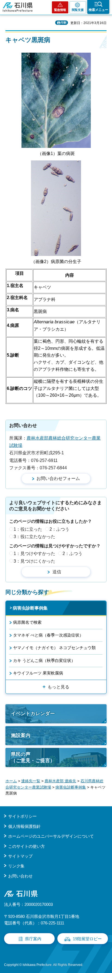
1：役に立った (28, 529)
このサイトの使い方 (26, 846)
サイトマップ (20, 856)
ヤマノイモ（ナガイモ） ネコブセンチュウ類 (54, 647)
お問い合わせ (20, 876)
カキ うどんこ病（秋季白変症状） (44, 660)
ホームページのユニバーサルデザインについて (51, 836)
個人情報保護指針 (24, 826)
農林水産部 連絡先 (60, 781)
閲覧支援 (78, 9)
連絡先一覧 (30, 781)
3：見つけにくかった (34, 561)
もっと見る (58, 687)
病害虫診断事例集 (30, 608)
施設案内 (20, 735)
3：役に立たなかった (34, 536)
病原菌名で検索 (27, 622)
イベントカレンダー (33, 713)
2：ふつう (59, 529)
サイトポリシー (22, 816)
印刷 (63, 22)
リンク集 (16, 866)
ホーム (11, 781)
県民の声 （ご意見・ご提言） (33, 757)
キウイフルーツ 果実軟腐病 (38, 673)
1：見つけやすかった (34, 553)
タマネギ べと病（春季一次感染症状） (48, 635)
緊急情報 (60, 9)
